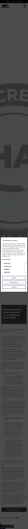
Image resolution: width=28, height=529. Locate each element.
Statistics (6, 269)
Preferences (7, 266)
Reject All (14, 287)
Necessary (7, 263)
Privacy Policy (6, 259)
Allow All (14, 277)
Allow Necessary (14, 282)
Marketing (7, 272)
